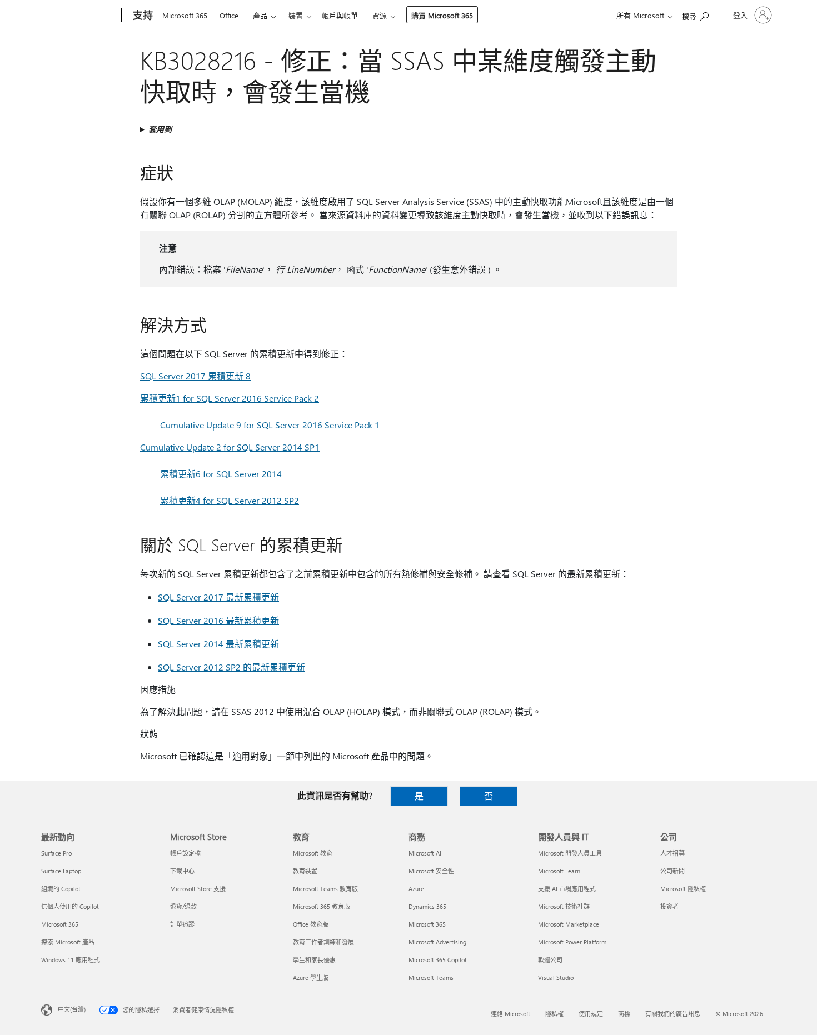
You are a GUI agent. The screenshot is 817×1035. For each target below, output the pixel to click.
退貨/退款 (183, 906)
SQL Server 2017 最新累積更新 (218, 597)
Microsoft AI (425, 853)
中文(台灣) (72, 1009)
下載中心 (182, 871)
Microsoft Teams (431, 977)
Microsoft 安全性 (431, 871)
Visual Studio (556, 977)
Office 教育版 (310, 924)
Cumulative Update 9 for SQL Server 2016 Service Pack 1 (270, 425)
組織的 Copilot (61, 888)
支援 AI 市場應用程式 (567, 888)
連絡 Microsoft (510, 1013)
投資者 (669, 906)
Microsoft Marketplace (568, 924)
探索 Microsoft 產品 (67, 942)
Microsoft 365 (184, 15)
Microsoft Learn (559, 871)
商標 (624, 1013)
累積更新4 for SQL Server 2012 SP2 (229, 500)
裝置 (295, 15)
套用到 (160, 129)
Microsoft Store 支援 (198, 888)
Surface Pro (56, 853)
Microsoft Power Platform (572, 942)
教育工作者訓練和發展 (323, 942)
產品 (260, 15)
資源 (379, 15)
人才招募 (672, 853)
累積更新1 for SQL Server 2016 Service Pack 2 (229, 398)
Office (229, 15)
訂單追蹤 (182, 924)
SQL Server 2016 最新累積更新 (218, 620)
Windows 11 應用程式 (70, 960)
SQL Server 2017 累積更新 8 (195, 376)
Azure (416, 888)
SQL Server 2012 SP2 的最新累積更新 (231, 667)
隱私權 (554, 1013)
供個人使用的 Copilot (70, 906)
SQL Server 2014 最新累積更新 (218, 643)
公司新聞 (672, 871)
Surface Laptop (61, 871)
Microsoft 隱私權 (683, 888)
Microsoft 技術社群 (564, 906)
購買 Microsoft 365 (442, 15)
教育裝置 (305, 871)
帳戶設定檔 (185, 853)
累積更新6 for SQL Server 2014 (221, 473)
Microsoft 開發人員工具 (570, 853)
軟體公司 (550, 960)
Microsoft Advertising (437, 942)
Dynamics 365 (427, 906)
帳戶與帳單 (340, 15)
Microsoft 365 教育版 (321, 906)
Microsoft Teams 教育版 (325, 888)
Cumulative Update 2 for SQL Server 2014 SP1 (230, 447)
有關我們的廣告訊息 (672, 1013)
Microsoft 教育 (312, 853)
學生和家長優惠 (314, 960)
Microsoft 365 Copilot (438, 960)
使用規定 (591, 1013)
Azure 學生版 (310, 977)
